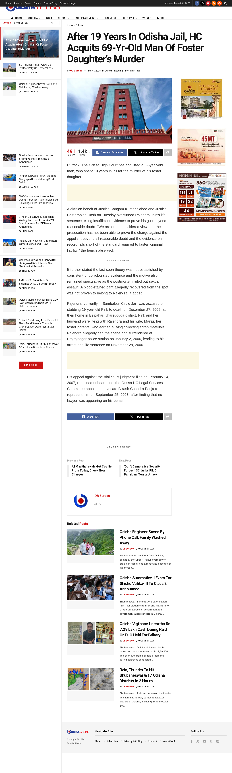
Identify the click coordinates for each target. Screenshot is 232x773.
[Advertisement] (30, 124)
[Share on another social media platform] (168, 152)
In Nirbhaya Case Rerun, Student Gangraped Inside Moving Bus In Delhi (37, 179)
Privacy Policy (50, 3)
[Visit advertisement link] (202, 99)
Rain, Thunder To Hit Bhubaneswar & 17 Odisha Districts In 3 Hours (142, 675)
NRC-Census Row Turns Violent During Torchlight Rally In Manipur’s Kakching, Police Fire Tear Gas (39, 199)
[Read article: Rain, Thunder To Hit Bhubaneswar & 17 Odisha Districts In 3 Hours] (90, 684)
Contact (38, 3)
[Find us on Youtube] (208, 3)
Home (8, 3)
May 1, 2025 (94, 70)
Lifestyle (128, 18)
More (160, 18)
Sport (62, 18)
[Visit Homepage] (32, 6)
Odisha (33, 18)
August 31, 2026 (145, 549)
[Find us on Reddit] (219, 3)
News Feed (168, 741)
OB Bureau (76, 70)
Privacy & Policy (132, 741)
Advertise (112, 741)
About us (18, 3)
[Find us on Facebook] (197, 3)
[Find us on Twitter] (202, 3)
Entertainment (85, 18)
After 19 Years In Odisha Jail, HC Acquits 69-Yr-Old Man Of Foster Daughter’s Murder (27, 44)
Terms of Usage (68, 3)
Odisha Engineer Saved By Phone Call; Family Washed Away (143, 537)
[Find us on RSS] (214, 3)
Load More (30, 365)
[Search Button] (225, 3)
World (146, 18)
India (48, 18)
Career (28, 3)
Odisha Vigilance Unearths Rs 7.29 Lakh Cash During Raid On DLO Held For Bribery (38, 303)
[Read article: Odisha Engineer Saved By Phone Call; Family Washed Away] (90, 546)
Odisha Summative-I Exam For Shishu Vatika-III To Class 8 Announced (36, 158)
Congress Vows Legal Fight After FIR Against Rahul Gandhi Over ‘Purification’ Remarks (37, 263)
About (98, 741)
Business (110, 18)
